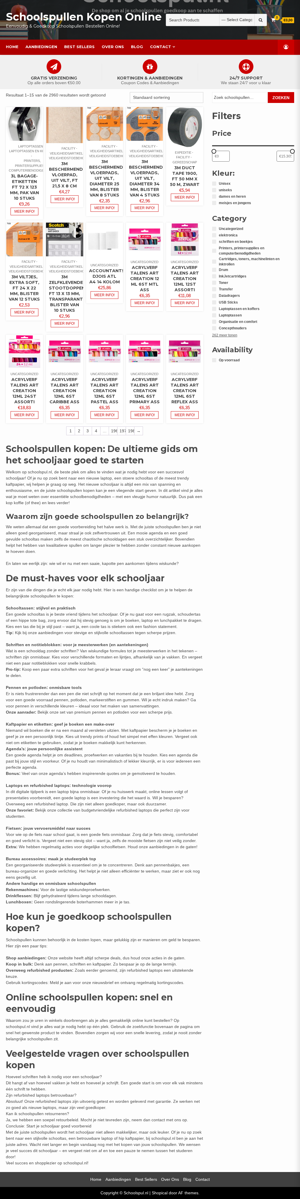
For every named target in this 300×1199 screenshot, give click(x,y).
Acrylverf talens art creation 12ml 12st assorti (185, 278)
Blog (137, 46)
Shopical (160, 1192)
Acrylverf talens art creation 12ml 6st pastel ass (104, 390)
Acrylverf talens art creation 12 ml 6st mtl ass (144, 278)
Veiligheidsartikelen (68, 153)
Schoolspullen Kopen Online (84, 16)
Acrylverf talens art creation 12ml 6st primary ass (144, 390)
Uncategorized (104, 265)
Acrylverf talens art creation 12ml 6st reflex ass (185, 390)
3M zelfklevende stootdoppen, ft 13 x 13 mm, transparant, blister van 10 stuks (67, 293)
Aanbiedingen (41, 46)
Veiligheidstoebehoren (70, 158)
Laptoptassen (30, 146)
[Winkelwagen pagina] (273, 19)
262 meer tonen (224, 335)
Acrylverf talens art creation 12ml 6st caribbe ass (64, 390)
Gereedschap (185, 162)
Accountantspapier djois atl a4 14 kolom (114, 276)
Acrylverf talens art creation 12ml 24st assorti (24, 390)
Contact (160, 46)
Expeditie (183, 152)
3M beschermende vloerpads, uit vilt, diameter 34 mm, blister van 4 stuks (147, 178)
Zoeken (280, 97)
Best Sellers (79, 46)
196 (114, 431)
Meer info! (24, 211)
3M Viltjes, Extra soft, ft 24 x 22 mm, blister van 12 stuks (24, 288)
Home (12, 46)
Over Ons (113, 46)
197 (123, 431)
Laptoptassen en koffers (32, 151)
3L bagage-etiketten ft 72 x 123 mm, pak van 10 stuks (24, 187)
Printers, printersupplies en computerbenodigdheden (32, 165)
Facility (68, 148)
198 (131, 431)
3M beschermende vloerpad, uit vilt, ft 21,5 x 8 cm (67, 175)
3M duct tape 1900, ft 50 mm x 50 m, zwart (185, 176)
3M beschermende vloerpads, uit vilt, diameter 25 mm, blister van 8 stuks (107, 178)
